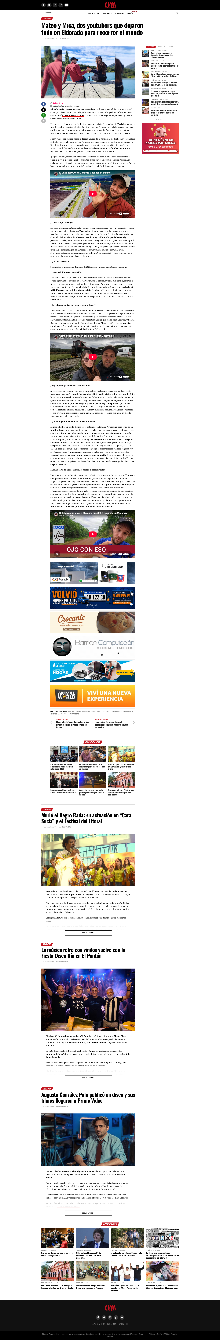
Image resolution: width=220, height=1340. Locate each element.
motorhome (128, 712)
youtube (65, 714)
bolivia (72, 712)
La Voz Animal (119, 13)
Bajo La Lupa (107, 13)
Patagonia (55, 714)
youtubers (74, 714)
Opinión (130, 12)
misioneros (117, 712)
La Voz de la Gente (93, 13)
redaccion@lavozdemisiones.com (66, 106)
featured (86, 712)
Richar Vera (58, 103)
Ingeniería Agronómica (101, 712)
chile (79, 712)
